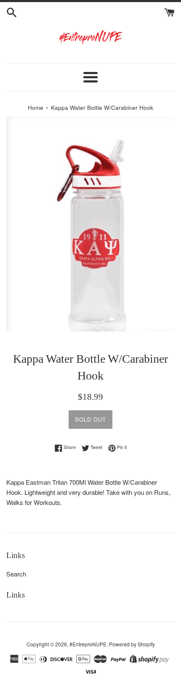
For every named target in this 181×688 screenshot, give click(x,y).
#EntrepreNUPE (87, 644)
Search (16, 573)
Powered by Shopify (132, 644)
